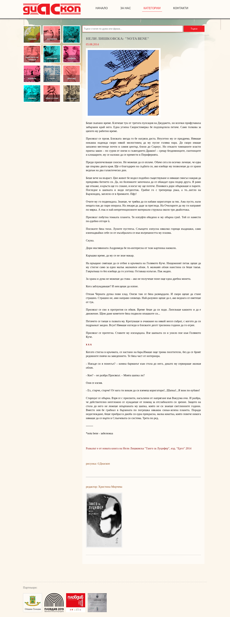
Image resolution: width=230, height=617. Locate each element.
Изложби (32, 74)
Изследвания (52, 34)
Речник (71, 34)
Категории (152, 8)
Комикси (32, 93)
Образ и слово (52, 93)
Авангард (71, 74)
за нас (125, 8)
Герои (52, 74)
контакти (180, 8)
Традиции (32, 34)
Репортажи (52, 54)
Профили (71, 54)
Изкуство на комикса (32, 54)
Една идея (71, 93)
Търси (194, 28)
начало (102, 8)
